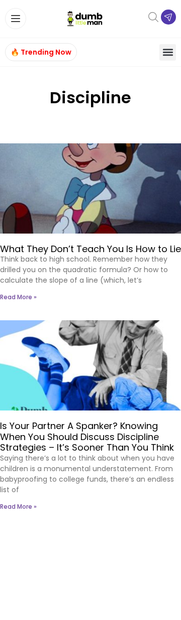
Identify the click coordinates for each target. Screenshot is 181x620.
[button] (167, 52)
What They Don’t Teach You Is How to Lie (90, 249)
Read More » (18, 297)
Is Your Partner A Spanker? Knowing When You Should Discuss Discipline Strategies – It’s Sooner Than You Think (87, 437)
